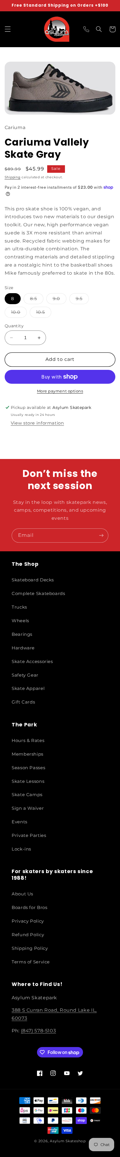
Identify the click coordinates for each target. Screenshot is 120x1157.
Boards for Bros (29, 907)
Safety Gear (25, 675)
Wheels (20, 620)
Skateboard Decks (33, 580)
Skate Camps (27, 794)
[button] (7, 29)
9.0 (59, 300)
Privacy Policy (28, 921)
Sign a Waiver (28, 808)
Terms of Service (31, 962)
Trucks (19, 607)
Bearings (22, 634)
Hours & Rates (28, 740)
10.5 (43, 313)
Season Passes (28, 767)
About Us (22, 894)
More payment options (60, 391)
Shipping (13, 177)
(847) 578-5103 (38, 1030)
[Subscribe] (101, 535)
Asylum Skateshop (68, 1141)
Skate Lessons (28, 781)
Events (19, 821)
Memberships (27, 754)
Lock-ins (21, 849)
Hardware (23, 648)
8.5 (36, 300)
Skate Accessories (32, 661)
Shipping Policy (30, 948)
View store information (37, 423)
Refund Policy (28, 934)
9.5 (82, 300)
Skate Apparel (28, 688)
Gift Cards (23, 702)
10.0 (19, 313)
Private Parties (29, 835)
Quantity (14, 326)
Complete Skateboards (38, 593)
